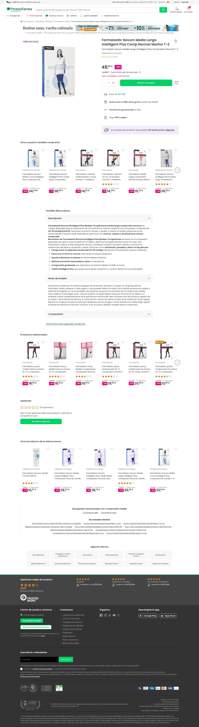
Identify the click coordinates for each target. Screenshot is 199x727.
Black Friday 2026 (71, 643)
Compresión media (62, 21)
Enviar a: (162, 2)
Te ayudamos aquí (31, 620)
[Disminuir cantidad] (104, 82)
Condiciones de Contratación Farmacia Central (159, 706)
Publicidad (67, 632)
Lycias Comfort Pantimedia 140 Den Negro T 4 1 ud (143, 523)
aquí (43, 636)
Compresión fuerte (90, 512)
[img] (58, 72)
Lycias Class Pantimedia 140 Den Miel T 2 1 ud (102, 523)
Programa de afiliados (73, 625)
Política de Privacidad (30, 676)
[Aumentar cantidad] (113, 82)
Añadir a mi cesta (146, 82)
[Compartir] (176, 41)
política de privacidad (42, 669)
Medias (49, 21)
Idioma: (181, 2)
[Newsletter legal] (22, 669)
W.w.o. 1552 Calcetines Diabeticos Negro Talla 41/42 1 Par (148, 527)
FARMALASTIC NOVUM (111, 53)
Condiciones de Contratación (166, 704)
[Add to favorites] (176, 83)
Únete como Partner (72, 629)
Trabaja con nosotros (73, 622)
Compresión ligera (108, 512)
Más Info (170, 130)
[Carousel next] (177, 170)
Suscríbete (66, 659)
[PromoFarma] (19, 9)
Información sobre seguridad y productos (65, 324)
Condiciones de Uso (170, 702)
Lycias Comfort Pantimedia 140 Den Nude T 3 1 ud (126, 533)
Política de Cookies (171, 708)
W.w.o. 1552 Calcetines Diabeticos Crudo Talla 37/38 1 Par (98, 527)
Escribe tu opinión (41, 421)
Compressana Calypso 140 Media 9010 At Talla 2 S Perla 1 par (121, 530)
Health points (69, 636)
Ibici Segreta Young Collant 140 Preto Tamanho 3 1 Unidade (56, 523)
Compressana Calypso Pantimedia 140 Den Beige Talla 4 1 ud (78, 533)
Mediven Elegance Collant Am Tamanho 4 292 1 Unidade (48, 527)
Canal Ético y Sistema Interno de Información (160, 710)
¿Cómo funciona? (71, 618)
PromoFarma (28, 21)
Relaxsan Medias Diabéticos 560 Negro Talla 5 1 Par (71, 530)
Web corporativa (71, 639)
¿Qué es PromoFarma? (73, 615)
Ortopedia (40, 21)
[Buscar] (163, 10)
